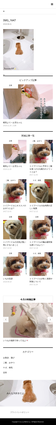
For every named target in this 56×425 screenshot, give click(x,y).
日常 (5, 373)
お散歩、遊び (9, 358)
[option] (28, 322)
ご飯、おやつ (9, 363)
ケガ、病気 (8, 367)
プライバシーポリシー (19, 412)
